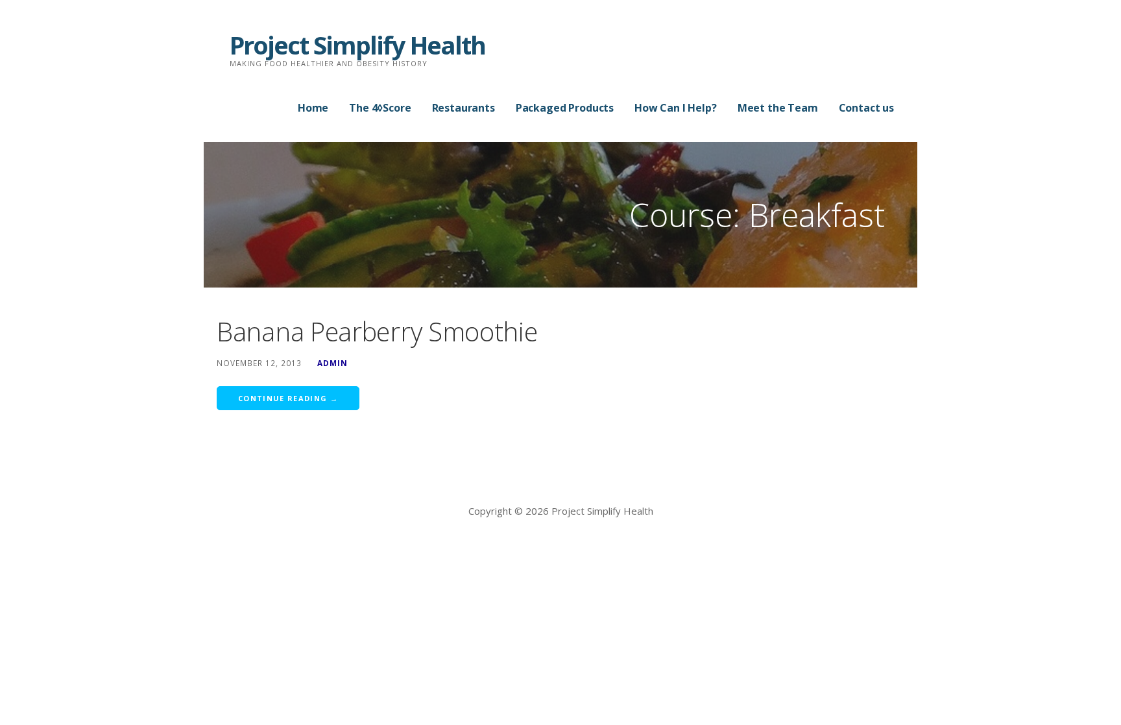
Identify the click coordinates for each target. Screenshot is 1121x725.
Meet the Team (778, 108)
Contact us (866, 108)
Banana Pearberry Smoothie (377, 331)
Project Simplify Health (357, 45)
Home (313, 108)
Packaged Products (565, 108)
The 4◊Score (380, 108)
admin (332, 363)
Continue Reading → (288, 398)
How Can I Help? (675, 108)
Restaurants (463, 108)
